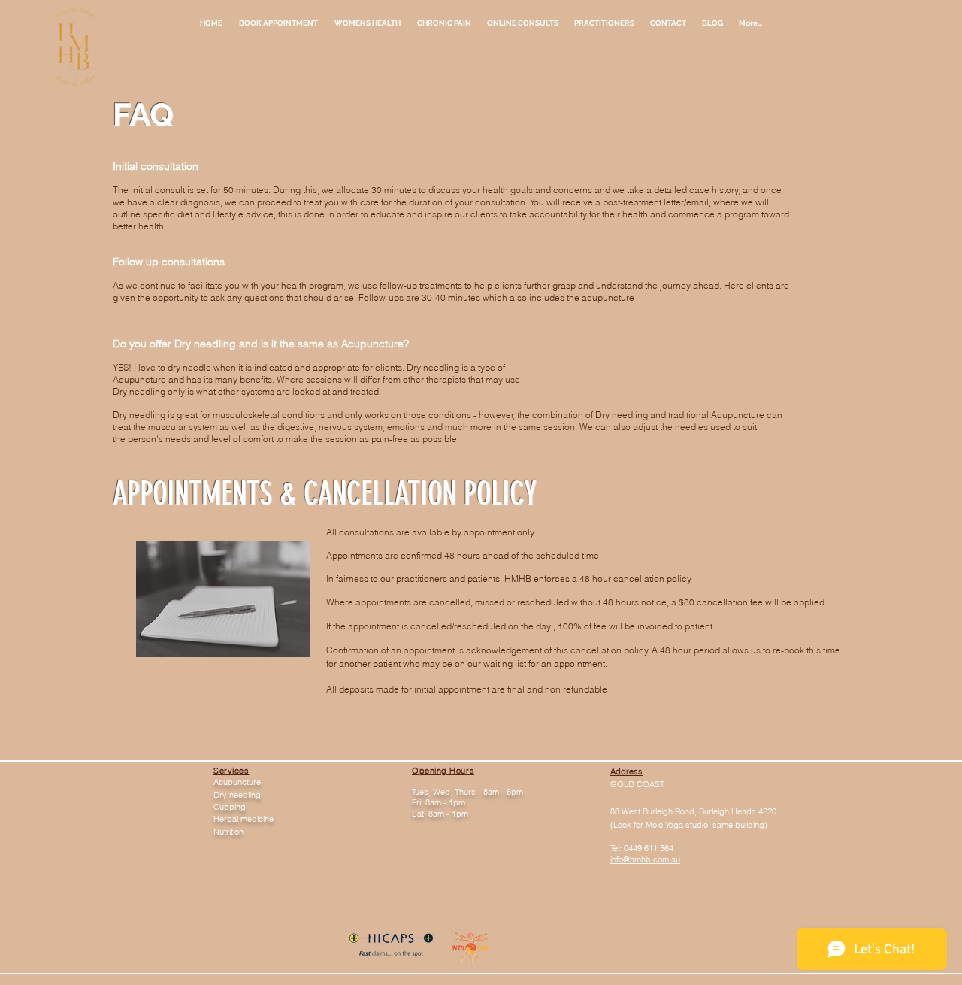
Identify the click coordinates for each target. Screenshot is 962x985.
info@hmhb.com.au (645, 859)
